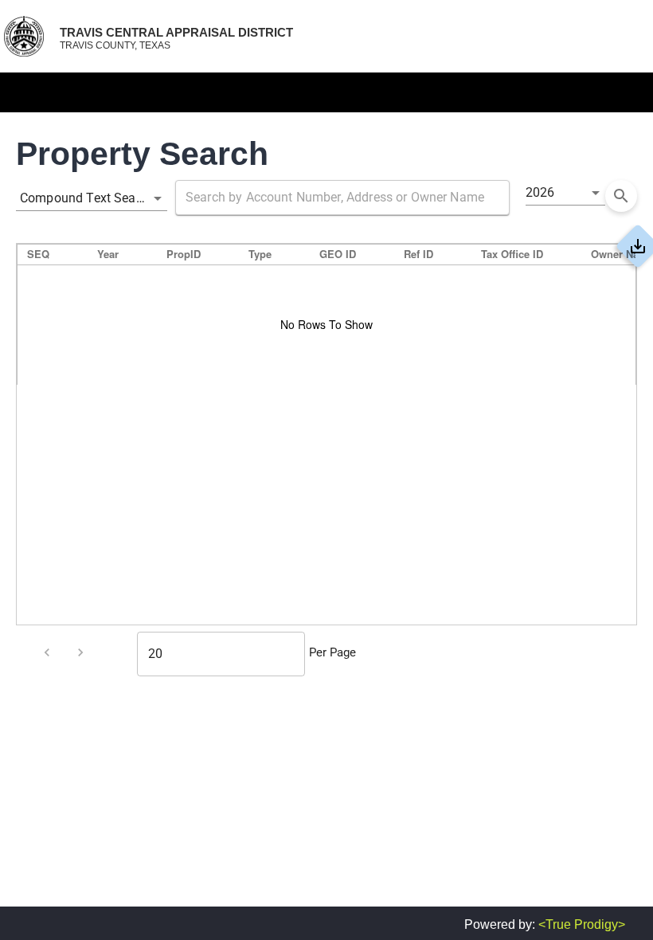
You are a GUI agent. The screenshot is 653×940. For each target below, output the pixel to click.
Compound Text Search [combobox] (87, 198)
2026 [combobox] (540, 192)
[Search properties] (621, 196)
